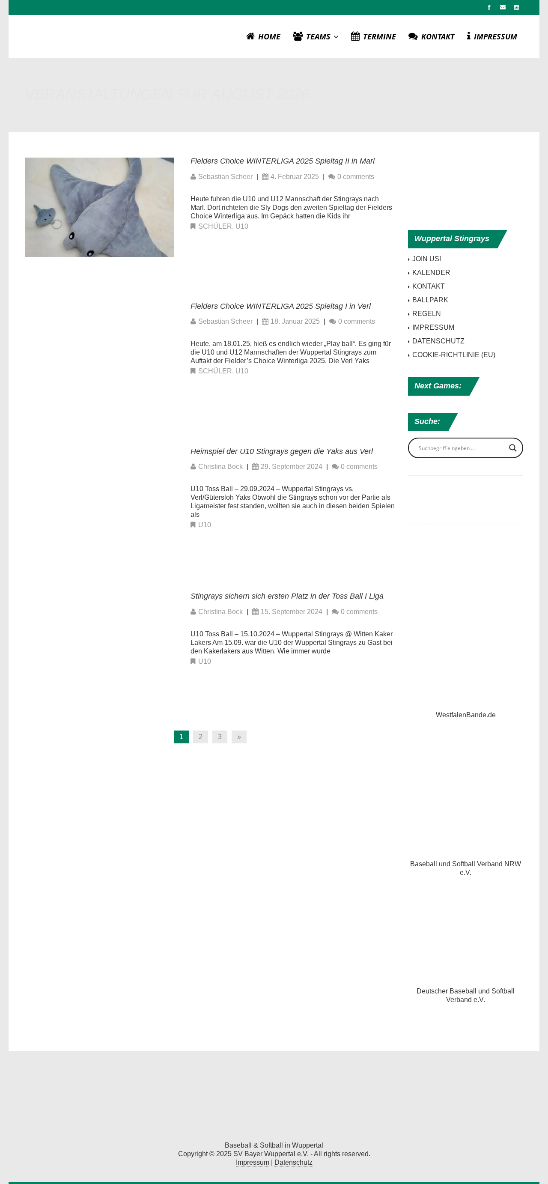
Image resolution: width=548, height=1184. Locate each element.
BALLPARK (430, 300)
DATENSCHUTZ (438, 341)
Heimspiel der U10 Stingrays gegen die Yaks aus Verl (282, 451)
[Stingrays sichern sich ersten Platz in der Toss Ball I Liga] (99, 641)
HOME (269, 36)
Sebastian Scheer (225, 176)
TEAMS (319, 36)
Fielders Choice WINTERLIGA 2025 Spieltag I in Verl (281, 306)
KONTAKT (438, 36)
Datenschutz (293, 1162)
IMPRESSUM (495, 36)
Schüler (215, 226)
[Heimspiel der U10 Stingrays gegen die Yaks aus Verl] (99, 497)
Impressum (252, 1162)
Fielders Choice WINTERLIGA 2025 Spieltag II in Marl (283, 161)
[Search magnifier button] (513, 448)
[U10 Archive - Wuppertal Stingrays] (274, 1098)
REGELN (426, 313)
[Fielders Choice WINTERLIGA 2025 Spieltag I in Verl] (99, 351)
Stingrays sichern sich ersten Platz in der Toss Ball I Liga (287, 596)
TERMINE (379, 36)
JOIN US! (426, 258)
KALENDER (431, 272)
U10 (241, 226)
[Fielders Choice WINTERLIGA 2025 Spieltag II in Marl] (99, 206)
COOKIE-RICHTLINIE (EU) (453, 354)
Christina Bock (220, 466)
